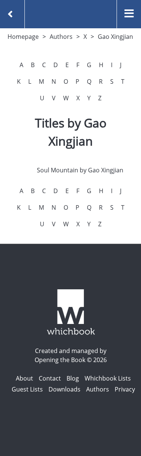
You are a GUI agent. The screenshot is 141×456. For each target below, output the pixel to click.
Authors (61, 36)
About (24, 378)
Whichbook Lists (108, 378)
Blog (73, 378)
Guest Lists (27, 389)
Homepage (23, 36)
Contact (50, 378)
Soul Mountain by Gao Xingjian (80, 170)
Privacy (125, 389)
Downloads (64, 389)
